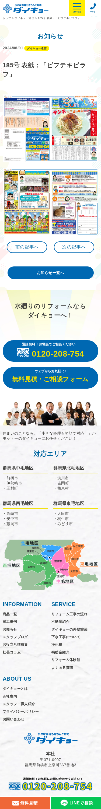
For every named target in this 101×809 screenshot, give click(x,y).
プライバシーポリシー (21, 711)
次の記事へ (74, 246)
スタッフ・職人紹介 (19, 704)
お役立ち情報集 (15, 644)
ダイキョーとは (15, 689)
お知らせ (10, 629)
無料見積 (28, 803)
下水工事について (65, 637)
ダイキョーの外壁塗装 (69, 629)
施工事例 (10, 622)
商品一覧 (10, 614)
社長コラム (12, 652)
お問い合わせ (13, 719)
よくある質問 (62, 668)
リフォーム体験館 (65, 660)
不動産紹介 (60, 622)
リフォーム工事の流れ (69, 614)
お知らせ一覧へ (50, 272)
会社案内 (10, 696)
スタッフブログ (15, 637)
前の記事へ (27, 246)
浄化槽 (56, 644)
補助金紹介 (60, 652)
